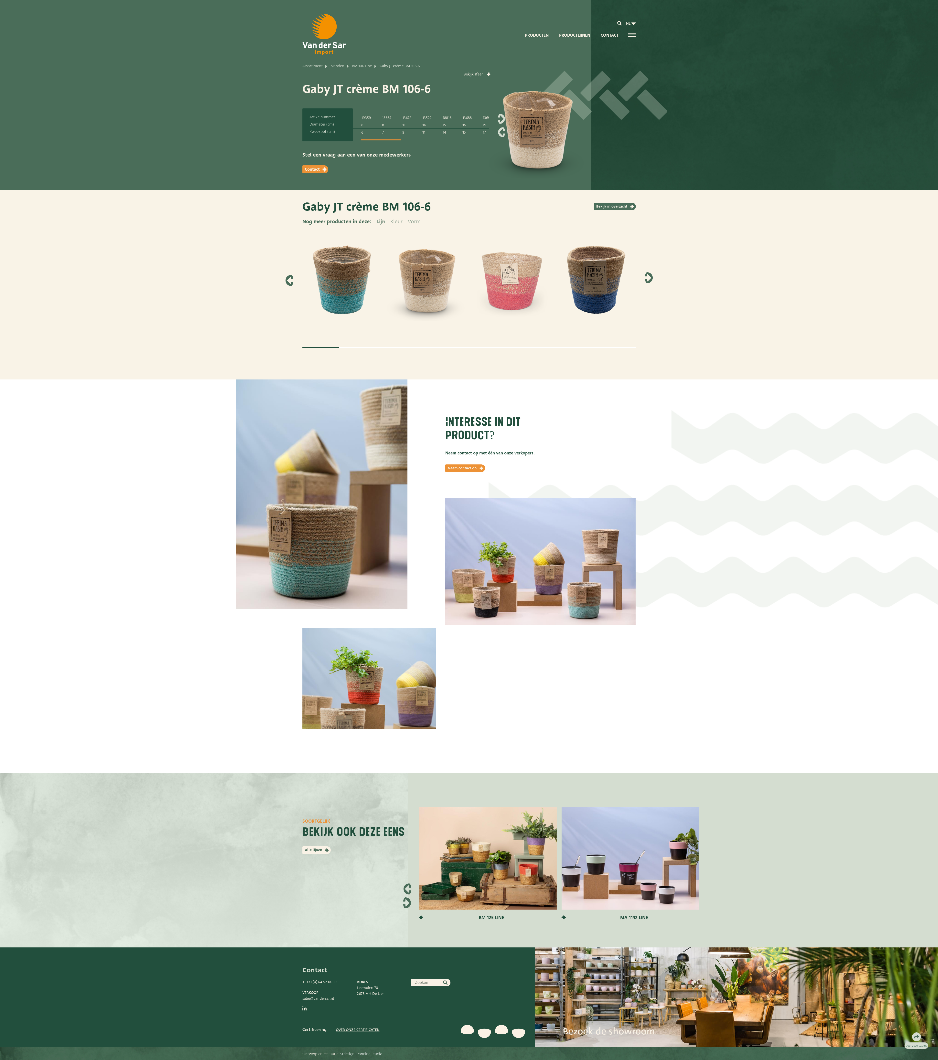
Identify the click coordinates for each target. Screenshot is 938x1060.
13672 (406, 117)
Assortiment (312, 66)
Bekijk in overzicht (611, 206)
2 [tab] (357, 347)
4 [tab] (432, 347)
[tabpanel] (342, 286)
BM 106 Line (362, 66)
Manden (337, 66)
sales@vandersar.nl (318, 998)
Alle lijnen (313, 850)
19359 (366, 117)
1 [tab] (381, 139)
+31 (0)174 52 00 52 (322, 982)
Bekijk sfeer (473, 74)
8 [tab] (580, 347)
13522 (427, 117)
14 (424, 125)
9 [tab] (617, 347)
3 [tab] (395, 347)
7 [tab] (543, 347)
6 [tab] (506, 347)
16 (464, 125)
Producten (537, 35)
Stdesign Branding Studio (361, 1054)
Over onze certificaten (358, 1029)
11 (403, 125)
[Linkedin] (304, 1008)
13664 (386, 117)
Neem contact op (462, 468)
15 (444, 125)
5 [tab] (469, 347)
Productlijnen (574, 35)
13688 (467, 117)
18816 (447, 117)
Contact (609, 35)
